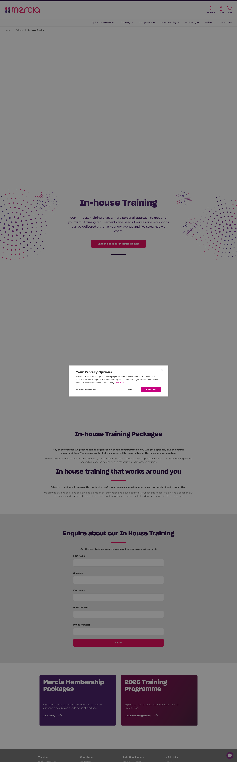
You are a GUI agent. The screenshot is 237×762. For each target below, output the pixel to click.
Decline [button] (130, 389)
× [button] (162, 370)
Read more (119, 382)
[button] (86, 389)
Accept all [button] (151, 389)
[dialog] (118, 380)
